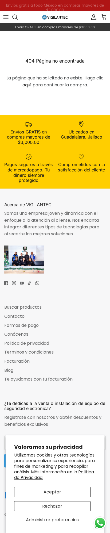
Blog (8, 370)
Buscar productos (23, 307)
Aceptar (52, 492)
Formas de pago (21, 325)
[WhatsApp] (37, 283)
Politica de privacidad (26, 343)
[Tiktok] (30, 283)
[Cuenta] (92, 17)
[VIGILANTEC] (55, 17)
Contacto (14, 316)
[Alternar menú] (6, 17)
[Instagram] (14, 283)
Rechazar (52, 506)
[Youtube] (22, 283)
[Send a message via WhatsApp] (100, 523)
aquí (27, 85)
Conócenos (16, 334)
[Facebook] (6, 283)
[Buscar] (17, 17)
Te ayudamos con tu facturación (38, 379)
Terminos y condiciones (29, 352)
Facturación (17, 361)
